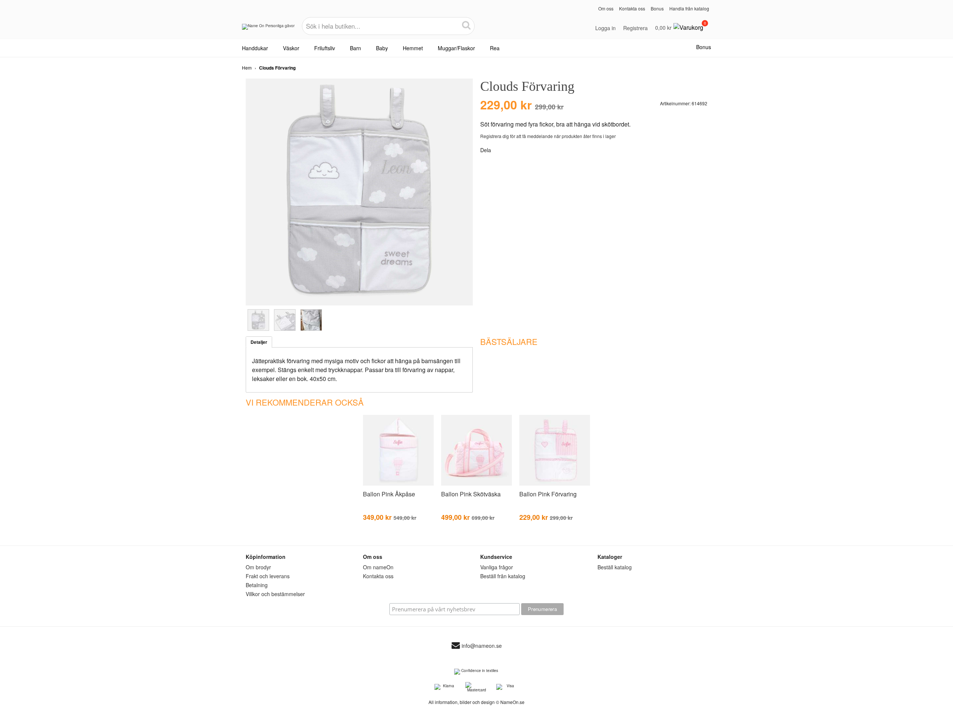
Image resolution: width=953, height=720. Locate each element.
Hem (247, 67)
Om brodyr (258, 567)
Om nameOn (378, 567)
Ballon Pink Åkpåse (389, 494)
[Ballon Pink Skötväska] (476, 484)
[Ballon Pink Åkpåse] (398, 484)
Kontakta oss (632, 8)
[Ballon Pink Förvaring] (554, 484)
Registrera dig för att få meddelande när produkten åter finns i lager (548, 136)
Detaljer (259, 342)
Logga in (605, 28)
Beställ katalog (614, 567)
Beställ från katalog (502, 576)
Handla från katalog (689, 8)
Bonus (657, 8)
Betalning (257, 585)
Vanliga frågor (496, 567)
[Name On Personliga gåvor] (268, 29)
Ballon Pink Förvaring (548, 494)
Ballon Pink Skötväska (471, 494)
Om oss (605, 8)
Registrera (635, 28)
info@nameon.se (482, 646)
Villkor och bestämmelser (275, 594)
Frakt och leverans (268, 576)
